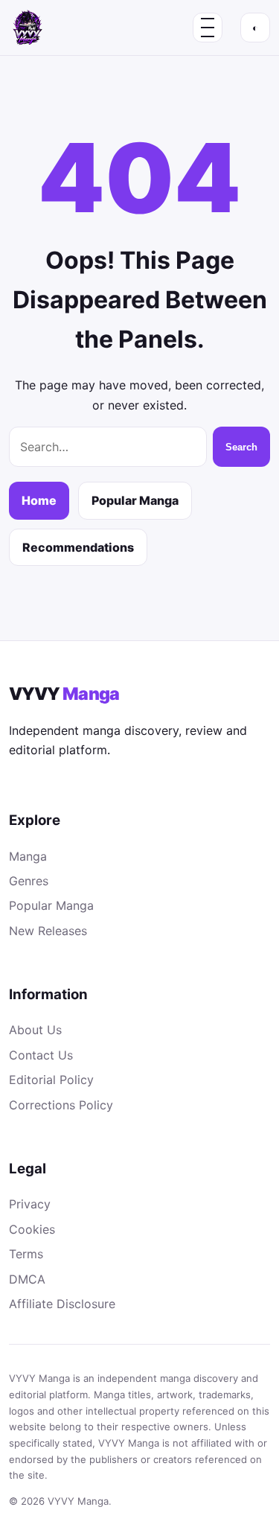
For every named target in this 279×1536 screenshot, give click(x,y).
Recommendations (78, 547)
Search (241, 447)
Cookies (32, 1229)
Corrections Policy (61, 1104)
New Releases (48, 930)
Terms (26, 1253)
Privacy (30, 1203)
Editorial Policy (51, 1079)
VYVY (64, 693)
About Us (35, 1029)
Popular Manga (135, 500)
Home (39, 500)
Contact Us (41, 1055)
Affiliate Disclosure (62, 1303)
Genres (28, 880)
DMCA (27, 1279)
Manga (28, 856)
